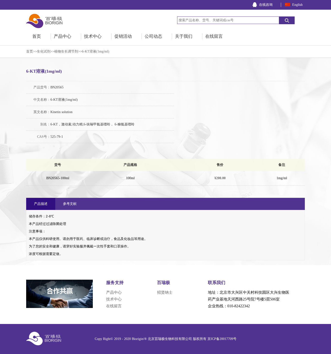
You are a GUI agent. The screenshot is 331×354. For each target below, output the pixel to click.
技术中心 (93, 36)
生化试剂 (43, 51)
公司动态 (153, 36)
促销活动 (123, 36)
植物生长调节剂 (66, 51)
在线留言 (214, 36)
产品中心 (62, 36)
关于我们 (183, 36)
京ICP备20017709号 (221, 339)
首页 (36, 36)
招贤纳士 (165, 292)
